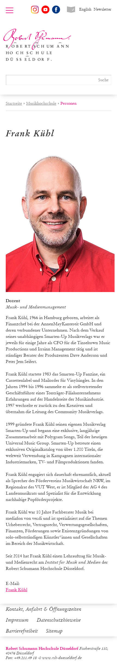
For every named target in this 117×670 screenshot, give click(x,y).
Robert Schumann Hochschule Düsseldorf (37, 45)
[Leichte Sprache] (71, 9)
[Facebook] (56, 9)
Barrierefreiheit (22, 631)
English (85, 9)
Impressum (17, 620)
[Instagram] (35, 9)
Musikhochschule (41, 103)
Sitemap (54, 631)
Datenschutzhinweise (59, 620)
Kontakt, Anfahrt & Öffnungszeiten (43, 609)
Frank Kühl (16, 589)
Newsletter (102, 9)
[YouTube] (45, 9)
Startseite (14, 103)
